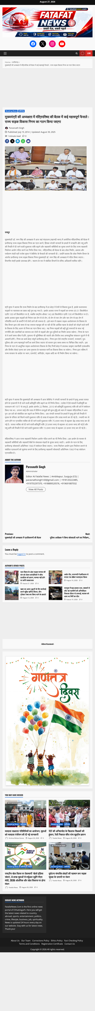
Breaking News (11, 111)
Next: (70, 535)
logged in (21, 554)
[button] (5, 53)
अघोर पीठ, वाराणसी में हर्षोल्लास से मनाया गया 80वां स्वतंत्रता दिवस (55, 577)
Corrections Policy (40, 940)
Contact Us (70, 943)
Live (89, 53)
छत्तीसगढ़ (21, 111)
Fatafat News (57, 838)
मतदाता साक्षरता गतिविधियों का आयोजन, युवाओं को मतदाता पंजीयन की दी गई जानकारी (25, 832)
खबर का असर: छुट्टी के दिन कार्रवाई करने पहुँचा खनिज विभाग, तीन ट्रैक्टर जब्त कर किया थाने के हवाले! (12, 593)
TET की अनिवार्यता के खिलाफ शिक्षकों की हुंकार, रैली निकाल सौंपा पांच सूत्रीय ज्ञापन (67, 832)
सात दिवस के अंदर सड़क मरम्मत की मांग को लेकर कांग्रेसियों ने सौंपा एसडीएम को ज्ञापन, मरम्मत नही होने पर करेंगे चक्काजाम (12, 577)
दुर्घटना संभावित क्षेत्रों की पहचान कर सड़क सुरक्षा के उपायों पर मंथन (67, 875)
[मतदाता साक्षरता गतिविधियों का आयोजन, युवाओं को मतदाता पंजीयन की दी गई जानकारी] (25, 813)
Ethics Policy (56, 940)
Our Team (26, 940)
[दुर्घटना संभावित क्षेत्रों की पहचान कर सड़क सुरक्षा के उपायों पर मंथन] (69, 856)
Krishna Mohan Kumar (16, 838)
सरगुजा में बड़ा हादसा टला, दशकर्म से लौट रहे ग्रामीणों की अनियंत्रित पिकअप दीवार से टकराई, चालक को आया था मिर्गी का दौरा (55, 593)
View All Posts (36, 489)
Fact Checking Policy (73, 940)
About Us (15, 940)
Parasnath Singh (16, 128)
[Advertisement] (47, 89)
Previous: (23, 535)
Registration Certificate (52, 943)
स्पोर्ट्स (30, 867)
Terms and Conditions (29, 943)
